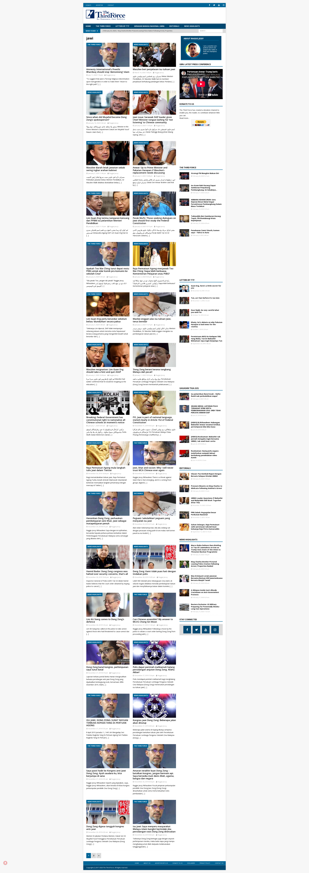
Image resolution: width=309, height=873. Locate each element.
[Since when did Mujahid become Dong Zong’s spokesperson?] (108, 103)
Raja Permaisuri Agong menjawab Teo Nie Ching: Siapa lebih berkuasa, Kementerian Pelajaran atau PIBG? (153, 271)
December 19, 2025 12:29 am (202, 505)
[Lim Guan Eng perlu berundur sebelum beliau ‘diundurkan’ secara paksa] (108, 304)
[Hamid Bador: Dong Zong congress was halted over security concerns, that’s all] (108, 557)
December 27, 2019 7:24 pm (144, 675)
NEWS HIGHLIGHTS (192, 26)
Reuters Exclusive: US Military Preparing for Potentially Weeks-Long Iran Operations (205, 606)
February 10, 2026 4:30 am (201, 223)
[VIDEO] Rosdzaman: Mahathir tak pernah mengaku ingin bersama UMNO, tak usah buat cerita (205, 439)
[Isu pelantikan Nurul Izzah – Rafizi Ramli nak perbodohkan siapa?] (184, 396)
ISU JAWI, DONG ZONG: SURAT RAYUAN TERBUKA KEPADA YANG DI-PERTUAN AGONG (107, 723)
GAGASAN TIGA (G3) (189, 388)
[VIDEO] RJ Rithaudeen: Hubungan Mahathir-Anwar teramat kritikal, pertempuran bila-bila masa (205, 424)
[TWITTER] (214, 5)
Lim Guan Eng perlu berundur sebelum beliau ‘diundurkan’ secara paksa (106, 320)
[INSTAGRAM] (223, 5)
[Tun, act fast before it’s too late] (184, 300)
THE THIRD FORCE (103, 26)
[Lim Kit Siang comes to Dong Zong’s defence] (108, 605)
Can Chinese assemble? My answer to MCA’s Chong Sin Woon (153, 620)
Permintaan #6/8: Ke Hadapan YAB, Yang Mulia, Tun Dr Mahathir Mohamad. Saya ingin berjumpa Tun (206, 338)
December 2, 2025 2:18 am (201, 517)
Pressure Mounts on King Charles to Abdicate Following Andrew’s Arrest (206, 487)
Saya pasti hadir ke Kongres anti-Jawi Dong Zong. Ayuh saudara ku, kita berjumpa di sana (106, 773)
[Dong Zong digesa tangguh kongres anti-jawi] (108, 812)
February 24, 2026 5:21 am (201, 176)
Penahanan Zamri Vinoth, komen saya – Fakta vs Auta (205, 231)
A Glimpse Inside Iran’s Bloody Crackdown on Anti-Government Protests (205, 592)
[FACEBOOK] (209, 5)
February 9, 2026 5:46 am (201, 235)
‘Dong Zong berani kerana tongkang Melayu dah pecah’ (152, 371)
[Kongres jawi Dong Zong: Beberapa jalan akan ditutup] (154, 706)
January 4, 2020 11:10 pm (97, 226)
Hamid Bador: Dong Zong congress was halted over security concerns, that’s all (107, 572)
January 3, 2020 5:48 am (96, 325)
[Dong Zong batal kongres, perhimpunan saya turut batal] (108, 653)
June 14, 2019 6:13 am (199, 460)
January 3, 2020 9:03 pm (143, 277)
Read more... (184, 118)
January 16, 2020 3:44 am (97, 123)
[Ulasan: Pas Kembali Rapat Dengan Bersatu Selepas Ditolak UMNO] (184, 476)
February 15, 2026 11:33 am (201, 611)
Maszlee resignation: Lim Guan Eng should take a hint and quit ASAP (104, 371)
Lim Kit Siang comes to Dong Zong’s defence (105, 620)
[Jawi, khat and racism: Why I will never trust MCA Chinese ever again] (154, 453)
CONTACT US (219, 863)
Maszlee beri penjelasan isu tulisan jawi (154, 69)
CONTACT (111, 5)
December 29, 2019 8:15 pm (98, 527)
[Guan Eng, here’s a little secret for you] (184, 288)
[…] (99, 84)
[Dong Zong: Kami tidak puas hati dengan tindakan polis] (154, 557)
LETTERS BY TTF (122, 26)
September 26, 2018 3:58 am (202, 343)
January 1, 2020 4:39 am (96, 426)
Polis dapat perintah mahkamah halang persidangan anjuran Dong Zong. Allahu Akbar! (154, 670)
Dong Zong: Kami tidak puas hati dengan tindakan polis (154, 572)
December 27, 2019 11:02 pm (145, 625)
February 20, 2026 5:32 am (201, 569)
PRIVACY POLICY (205, 863)
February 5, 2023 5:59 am (201, 399)
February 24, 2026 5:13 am (201, 491)
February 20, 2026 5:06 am (201, 583)
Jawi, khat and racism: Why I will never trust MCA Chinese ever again (153, 469)
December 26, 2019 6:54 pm (144, 782)
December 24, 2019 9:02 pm (144, 835)
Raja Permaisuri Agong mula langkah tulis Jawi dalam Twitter (105, 469)
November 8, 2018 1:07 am (201, 291)
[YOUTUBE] (219, 5)
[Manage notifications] (5, 863)
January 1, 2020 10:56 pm (143, 375)
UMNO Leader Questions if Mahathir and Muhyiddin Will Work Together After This (207, 500)
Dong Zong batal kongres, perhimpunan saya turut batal (107, 668)
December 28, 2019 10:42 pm (98, 577)
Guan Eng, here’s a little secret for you (206, 287)
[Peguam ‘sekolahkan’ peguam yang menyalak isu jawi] (154, 504)
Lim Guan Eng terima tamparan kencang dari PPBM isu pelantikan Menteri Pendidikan (107, 221)
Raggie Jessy (110, 75)
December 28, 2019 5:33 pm (98, 625)
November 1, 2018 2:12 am (201, 301)
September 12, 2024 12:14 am (202, 532)
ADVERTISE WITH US (161, 863)
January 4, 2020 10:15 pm (143, 226)
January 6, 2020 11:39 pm (143, 125)
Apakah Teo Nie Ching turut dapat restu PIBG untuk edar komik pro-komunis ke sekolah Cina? (107, 271)
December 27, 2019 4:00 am (144, 726)
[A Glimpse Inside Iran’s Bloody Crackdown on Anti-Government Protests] (184, 592)
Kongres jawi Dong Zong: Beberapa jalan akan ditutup (154, 721)
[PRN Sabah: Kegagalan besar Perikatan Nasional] (184, 515)
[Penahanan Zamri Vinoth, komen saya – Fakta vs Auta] (184, 233)
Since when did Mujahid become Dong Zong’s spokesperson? (106, 118)
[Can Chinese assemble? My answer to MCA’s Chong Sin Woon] (154, 605)
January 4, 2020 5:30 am (96, 277)
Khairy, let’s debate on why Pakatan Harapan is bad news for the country (206, 324)
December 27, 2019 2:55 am (98, 779)
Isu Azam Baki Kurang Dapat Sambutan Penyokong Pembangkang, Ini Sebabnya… (204, 187)
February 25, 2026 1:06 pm (201, 555)
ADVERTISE (99, 5)
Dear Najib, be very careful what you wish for (205, 311)
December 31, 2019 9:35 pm (144, 426)
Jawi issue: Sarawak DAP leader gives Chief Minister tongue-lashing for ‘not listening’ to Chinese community (153, 120)
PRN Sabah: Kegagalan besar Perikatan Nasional (203, 513)
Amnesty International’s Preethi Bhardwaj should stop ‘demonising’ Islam (107, 70)
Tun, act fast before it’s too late (205, 298)
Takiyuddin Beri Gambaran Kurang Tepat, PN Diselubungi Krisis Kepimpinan (206, 218)
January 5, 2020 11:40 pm (97, 173)
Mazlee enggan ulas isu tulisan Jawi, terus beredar (152, 320)
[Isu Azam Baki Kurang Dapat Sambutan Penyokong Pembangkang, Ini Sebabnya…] (184, 188)
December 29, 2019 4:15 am (144, 524)
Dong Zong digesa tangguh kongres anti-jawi (105, 827)
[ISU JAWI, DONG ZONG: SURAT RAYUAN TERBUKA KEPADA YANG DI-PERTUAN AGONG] (108, 706)
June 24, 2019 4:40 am (199, 430)
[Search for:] (211, 31)
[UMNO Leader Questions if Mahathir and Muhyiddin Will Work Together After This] (184, 500)
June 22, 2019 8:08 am (199, 444)
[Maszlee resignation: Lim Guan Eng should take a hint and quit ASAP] (108, 355)
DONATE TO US (177, 863)
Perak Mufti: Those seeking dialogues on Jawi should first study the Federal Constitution (154, 221)
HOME (88, 26)
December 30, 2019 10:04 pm (98, 473)
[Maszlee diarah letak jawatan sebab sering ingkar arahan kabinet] (108, 153)
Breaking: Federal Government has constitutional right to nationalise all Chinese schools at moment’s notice (105, 420)
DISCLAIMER (191, 863)
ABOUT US (147, 863)
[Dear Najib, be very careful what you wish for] (184, 312)
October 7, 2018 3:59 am (200, 329)
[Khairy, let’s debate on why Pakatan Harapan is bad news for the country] (184, 324)
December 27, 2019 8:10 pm (98, 673)
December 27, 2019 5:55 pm (98, 729)
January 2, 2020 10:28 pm (97, 375)
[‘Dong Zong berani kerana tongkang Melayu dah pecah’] (154, 355)
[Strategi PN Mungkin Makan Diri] (184, 175)
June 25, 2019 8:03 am (199, 415)
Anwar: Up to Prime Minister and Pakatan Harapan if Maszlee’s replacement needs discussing (150, 170)
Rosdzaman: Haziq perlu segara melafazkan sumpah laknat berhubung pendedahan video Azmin (204, 454)
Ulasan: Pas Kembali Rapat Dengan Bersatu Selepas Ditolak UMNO (206, 475)
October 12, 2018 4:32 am (201, 315)
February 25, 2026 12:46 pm (201, 479)
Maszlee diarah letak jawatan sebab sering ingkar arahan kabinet (105, 169)
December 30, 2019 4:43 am (144, 473)
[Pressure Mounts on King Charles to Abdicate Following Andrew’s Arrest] (184, 488)
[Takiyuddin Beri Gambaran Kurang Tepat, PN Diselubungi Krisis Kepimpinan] (184, 218)
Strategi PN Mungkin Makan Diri (205, 173)
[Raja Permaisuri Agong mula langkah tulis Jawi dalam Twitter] (108, 453)
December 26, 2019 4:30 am (98, 832)
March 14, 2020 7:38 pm (143, 72)
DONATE (88, 5)
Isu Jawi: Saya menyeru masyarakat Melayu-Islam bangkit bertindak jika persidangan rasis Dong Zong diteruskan (154, 829)
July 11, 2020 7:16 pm (95, 75)
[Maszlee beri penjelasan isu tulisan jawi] (154, 55)
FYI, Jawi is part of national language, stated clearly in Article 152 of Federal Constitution (153, 420)
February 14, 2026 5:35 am (201, 209)
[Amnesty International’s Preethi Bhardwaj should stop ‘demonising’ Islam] (108, 55)
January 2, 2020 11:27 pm (143, 325)
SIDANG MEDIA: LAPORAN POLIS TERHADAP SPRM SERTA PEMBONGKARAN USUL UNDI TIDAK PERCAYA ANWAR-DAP (206, 409)
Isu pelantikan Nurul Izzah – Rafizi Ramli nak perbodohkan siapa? (205, 395)
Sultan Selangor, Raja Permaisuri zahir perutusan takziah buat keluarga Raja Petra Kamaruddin (205, 526)
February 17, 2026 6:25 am (201, 597)
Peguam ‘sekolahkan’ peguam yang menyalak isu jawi (151, 519)
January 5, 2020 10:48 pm (143, 176)
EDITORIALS (174, 26)
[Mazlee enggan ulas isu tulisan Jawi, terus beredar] (154, 304)
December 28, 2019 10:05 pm (145, 577)
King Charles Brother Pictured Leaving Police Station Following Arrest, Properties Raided (205, 564)
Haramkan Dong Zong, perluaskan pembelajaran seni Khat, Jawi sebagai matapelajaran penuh (106, 521)
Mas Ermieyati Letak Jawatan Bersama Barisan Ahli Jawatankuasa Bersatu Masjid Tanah (206, 578)
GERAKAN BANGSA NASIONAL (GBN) (149, 26)
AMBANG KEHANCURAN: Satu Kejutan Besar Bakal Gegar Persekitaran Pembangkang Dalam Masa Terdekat (206, 202)
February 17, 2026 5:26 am (201, 193)
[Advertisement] (179, 15)
